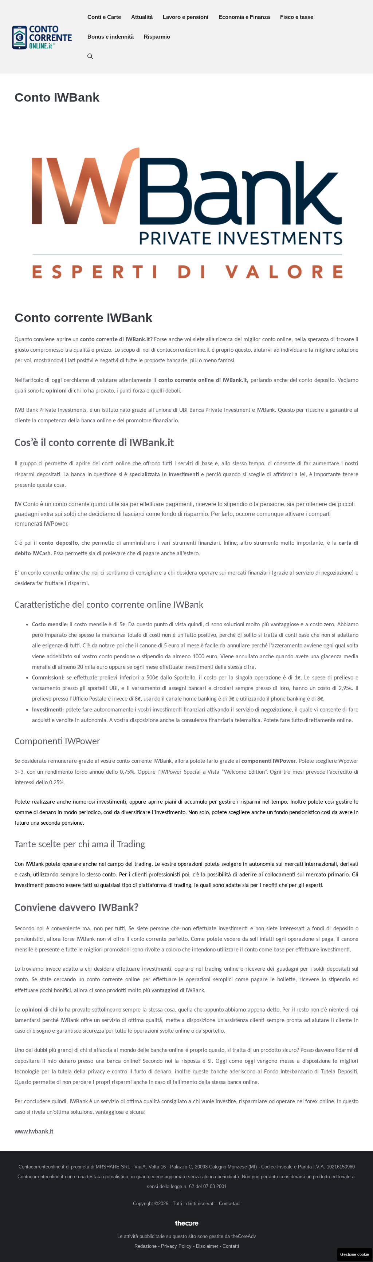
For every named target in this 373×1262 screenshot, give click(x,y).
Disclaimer (207, 1246)
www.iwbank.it (34, 1131)
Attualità (142, 17)
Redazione (145, 1246)
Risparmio (157, 36)
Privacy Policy (176, 1246)
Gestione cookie (354, 1254)
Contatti (231, 1246)
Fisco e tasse (296, 17)
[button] (90, 56)
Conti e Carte (104, 17)
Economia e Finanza (244, 17)
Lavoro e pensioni (185, 17)
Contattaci (229, 1203)
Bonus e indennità (110, 36)
